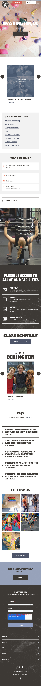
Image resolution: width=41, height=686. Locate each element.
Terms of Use (16, 674)
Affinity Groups (15, 397)
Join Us (20, 577)
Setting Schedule (11, 142)
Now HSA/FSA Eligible (12, 135)
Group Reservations (12, 128)
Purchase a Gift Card (12, 138)
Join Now (17, 3)
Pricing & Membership (12, 121)
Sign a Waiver (10, 124)
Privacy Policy (23, 674)
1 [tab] (19, 266)
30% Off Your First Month (19, 100)
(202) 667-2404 (11, 175)
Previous (2, 77)
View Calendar (20, 341)
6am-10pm (12, 188)
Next (39, 77)
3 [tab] (21, 266)
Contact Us (9, 181)
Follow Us (20, 555)
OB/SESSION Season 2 (13, 145)
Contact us (29, 417)
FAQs (6, 131)
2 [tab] (20, 266)
